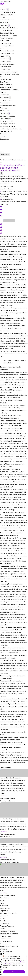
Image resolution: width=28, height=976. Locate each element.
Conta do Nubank (6, 941)
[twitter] (1, 212)
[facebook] (1, 209)
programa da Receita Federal (9, 617)
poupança (21, 405)
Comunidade (4, 923)
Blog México (4, 911)
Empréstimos (4, 898)
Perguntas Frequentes (7, 926)
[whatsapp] (1, 215)
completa (3, 556)
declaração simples (16, 553)
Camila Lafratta (8, 186)
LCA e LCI (15, 408)
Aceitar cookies (14, 971)
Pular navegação (5, 1)
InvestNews (4, 916)
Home (2, 903)
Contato (2, 928)
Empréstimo (4, 944)
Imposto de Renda (6, 189)
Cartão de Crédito (6, 939)
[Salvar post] (1, 173)
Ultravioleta (3, 949)
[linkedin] (1, 206)
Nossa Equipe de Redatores (9, 933)
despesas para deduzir (10, 604)
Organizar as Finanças (7, 801)
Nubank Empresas (6, 951)
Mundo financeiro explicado (9, 862)
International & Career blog (9, 913)
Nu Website (4, 905)
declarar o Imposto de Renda (9, 637)
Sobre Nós (3, 921)
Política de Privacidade (7, 931)
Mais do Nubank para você (9, 946)
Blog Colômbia (5, 908)
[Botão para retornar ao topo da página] (1, 765)
